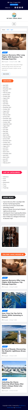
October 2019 (6, 142)
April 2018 (5, 155)
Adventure (5, 177)
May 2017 (5, 161)
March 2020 (6, 135)
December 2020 (7, 118)
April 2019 (5, 150)
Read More (6, 74)
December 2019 (7, 140)
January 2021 (6, 116)
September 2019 (7, 144)
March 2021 (6, 113)
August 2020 (6, 126)
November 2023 (7, 89)
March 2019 (6, 151)
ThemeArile (18, 407)
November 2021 (7, 107)
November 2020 (7, 120)
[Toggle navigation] (14, 24)
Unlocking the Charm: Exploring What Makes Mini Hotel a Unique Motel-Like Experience (12, 385)
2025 (8, 29)
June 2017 (5, 159)
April (12, 29)
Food (4, 178)
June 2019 (5, 148)
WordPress (22, 405)
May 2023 (5, 91)
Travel (4, 186)
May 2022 (5, 102)
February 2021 (6, 115)
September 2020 (7, 124)
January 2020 (6, 138)
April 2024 (5, 87)
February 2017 (6, 163)
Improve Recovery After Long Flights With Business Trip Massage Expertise (13, 57)
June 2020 (5, 129)
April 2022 (5, 103)
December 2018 (7, 153)
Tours (4, 184)
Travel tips (5, 188)
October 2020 (6, 122)
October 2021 (6, 109)
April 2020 (5, 133)
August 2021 (6, 111)
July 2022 (5, 100)
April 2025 (5, 85)
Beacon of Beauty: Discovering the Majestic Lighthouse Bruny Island (14, 351)
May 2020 (5, 131)
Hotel (4, 180)
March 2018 (6, 157)
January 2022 (6, 105)
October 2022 (6, 96)
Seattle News (10, 407)
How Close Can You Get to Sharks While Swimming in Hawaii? (12, 315)
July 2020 (5, 127)
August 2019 (6, 146)
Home (3, 29)
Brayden (6, 61)
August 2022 (6, 98)
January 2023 (6, 94)
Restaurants (6, 182)
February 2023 (6, 92)
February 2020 (6, 137)
